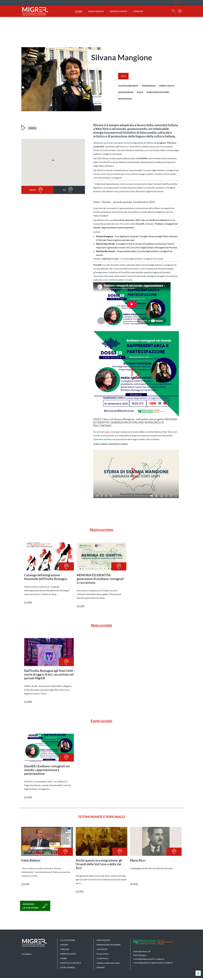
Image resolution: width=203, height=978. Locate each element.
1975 (123, 76)
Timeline (138, 11)
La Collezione (67, 940)
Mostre (64, 945)
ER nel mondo (67, 967)
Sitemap (101, 967)
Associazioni (96, 11)
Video (32, 127)
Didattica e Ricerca (70, 963)
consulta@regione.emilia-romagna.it (148, 959)
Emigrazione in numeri (108, 945)
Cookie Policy (102, 958)
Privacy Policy (103, 954)
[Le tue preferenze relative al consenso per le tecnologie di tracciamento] (198, 973)
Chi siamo (26, 954)
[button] (53, 161)
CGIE (106, 431)
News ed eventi (119, 11)
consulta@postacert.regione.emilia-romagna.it (153, 962)
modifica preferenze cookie (108, 963)
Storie (78, 11)
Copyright (102, 949)
